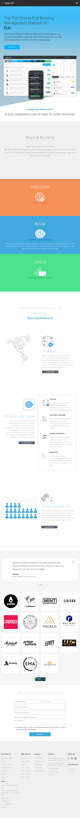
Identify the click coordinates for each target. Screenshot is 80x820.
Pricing (3, 777)
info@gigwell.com (53, 772)
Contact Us (51, 775)
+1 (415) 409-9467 (53, 769)
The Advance (5, 801)
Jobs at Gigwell (26, 761)
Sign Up (3, 774)
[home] (8, 2)
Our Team (24, 758)
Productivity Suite (6, 758)
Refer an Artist (25, 774)
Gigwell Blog (5, 798)
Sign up (12, 47)
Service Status (38, 758)
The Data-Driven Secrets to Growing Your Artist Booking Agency (10, 793)
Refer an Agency (26, 771)
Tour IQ (3, 761)
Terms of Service (39, 761)
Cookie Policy (38, 768)
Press (22, 764)
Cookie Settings (39, 771)
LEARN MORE (50, 372)
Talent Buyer (5, 771)
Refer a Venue (25, 777)
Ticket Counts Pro (6, 764)
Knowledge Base (6, 804)
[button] (77, 3)
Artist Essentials (6, 768)
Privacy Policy (38, 764)
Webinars (4, 807)
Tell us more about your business (24, 717)
